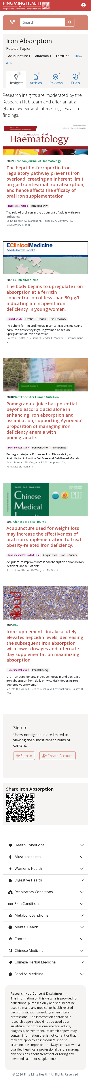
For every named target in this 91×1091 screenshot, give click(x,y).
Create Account (60, 755)
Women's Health (28, 868)
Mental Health (26, 927)
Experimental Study (18, 447)
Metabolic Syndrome (31, 915)
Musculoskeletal (28, 856)
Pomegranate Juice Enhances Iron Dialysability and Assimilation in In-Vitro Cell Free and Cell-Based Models (43, 456)
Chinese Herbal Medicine (35, 962)
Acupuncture (50, 555)
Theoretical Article (18, 205)
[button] (83, 5)
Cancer (20, 938)
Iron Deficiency (39, 205)
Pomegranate (59, 447)
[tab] (16, 79)
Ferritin (29, 319)
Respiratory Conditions (33, 891)
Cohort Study (15, 319)
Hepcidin (42, 319)
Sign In (26, 755)
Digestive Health (28, 880)
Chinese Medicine (29, 950)
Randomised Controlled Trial (24, 555)
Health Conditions (29, 845)
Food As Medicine (28, 973)
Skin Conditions (27, 903)
